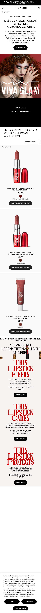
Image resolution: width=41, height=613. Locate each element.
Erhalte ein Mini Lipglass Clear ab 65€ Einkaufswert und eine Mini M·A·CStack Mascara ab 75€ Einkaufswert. (20, 3)
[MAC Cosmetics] (20, 8)
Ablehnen (12, 601)
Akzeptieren (29, 601)
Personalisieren (20, 608)
